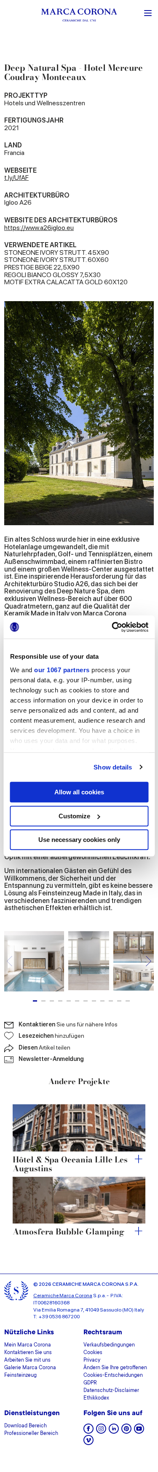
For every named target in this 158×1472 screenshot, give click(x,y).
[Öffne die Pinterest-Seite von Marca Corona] (126, 1431)
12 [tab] (128, 1001)
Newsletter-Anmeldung (51, 1058)
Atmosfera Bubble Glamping (68, 1232)
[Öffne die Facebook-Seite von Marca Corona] (88, 1431)
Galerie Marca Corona (30, 1368)
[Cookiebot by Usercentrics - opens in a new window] (112, 627)
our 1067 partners (62, 669)
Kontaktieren (68, 1024)
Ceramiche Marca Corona (62, 1295)
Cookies (92, 1353)
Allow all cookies (79, 792)
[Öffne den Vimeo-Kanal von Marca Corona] (88, 1443)
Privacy (91, 1360)
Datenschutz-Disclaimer (111, 1391)
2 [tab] (43, 1001)
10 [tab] (111, 1001)
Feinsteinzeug (20, 1375)
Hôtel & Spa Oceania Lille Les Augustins (70, 1164)
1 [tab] (35, 1001)
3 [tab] (52, 1001)
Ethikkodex (96, 1398)
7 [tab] (85, 1001)
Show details (113, 767)
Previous (9, 961)
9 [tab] (102, 1001)
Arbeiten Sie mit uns (27, 1360)
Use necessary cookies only (79, 839)
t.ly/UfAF (16, 178)
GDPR (90, 1383)
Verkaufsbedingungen (109, 1345)
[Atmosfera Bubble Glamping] (79, 1200)
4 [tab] (60, 1001)
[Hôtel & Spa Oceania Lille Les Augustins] (79, 1127)
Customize (74, 816)
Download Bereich (25, 1426)
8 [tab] (94, 1001)
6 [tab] (77, 1001)
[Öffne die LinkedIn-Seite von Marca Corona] (114, 1431)
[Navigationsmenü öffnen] (148, 12)
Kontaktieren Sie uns (28, 1353)
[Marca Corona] (79, 16)
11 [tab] (119, 1001)
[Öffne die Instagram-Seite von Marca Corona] (101, 1431)
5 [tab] (69, 1001)
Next (148, 961)
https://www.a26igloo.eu (39, 228)
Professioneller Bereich (31, 1434)
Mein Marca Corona (27, 1345)
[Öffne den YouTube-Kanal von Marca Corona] (139, 1431)
